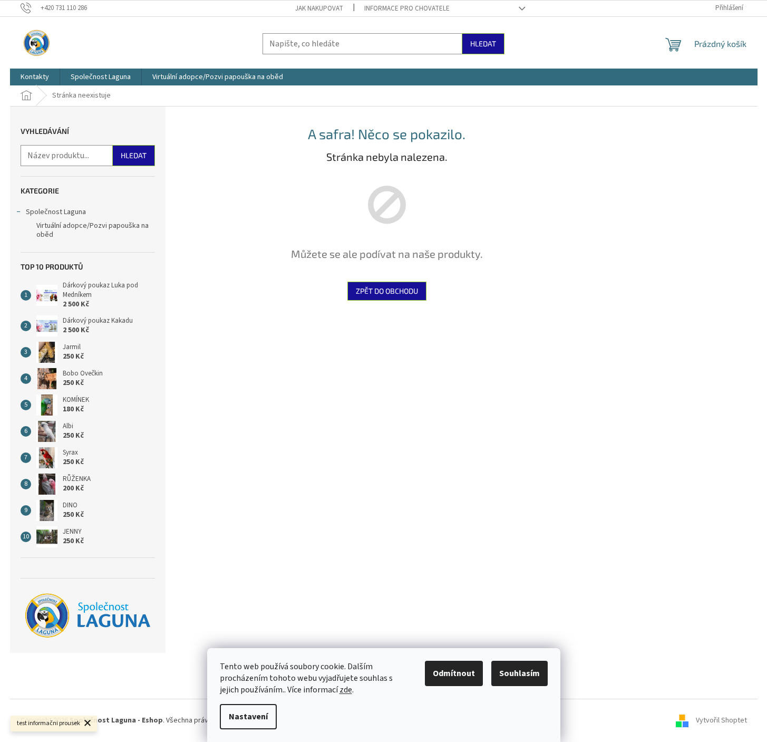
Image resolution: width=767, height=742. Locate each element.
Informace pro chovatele (407, 8)
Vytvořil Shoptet (721, 720)
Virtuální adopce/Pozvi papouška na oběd (92, 230)
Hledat (483, 43)
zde (345, 690)
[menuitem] (35, 77)
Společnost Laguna (56, 212)
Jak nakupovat (319, 8)
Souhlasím (519, 673)
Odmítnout (454, 673)
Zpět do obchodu (387, 290)
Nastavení (248, 716)
